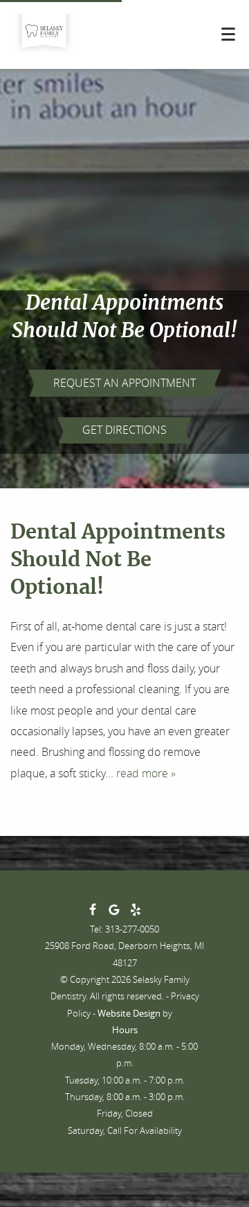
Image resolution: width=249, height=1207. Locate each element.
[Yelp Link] (135, 913)
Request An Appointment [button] (124, 382)
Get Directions (124, 429)
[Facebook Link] (92, 913)
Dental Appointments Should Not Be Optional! (117, 560)
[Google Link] (114, 913)
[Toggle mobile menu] (228, 34)
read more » (146, 773)
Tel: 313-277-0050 (124, 929)
